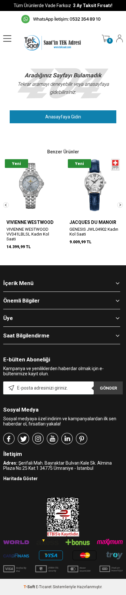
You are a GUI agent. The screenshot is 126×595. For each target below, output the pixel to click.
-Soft (30, 587)
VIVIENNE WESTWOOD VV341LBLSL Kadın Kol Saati (27, 234)
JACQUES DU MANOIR (92, 222)
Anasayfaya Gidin (63, 116)
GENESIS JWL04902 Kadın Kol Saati (93, 232)
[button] (6, 205)
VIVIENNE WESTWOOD (30, 222)
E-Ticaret (44, 587)
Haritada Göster (20, 478)
